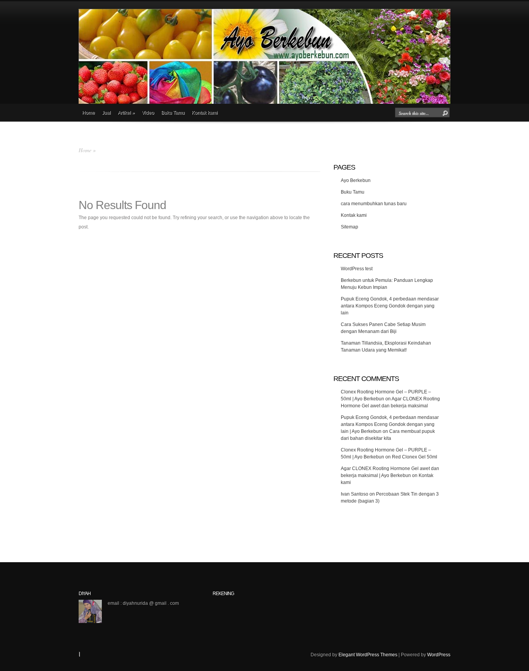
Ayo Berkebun (356, 180)
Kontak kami (205, 112)
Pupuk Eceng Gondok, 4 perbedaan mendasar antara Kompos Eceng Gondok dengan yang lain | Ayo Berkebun (390, 424)
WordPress (438, 654)
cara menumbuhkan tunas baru (374, 203)
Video (148, 112)
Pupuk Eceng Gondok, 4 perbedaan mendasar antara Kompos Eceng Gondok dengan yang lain (390, 306)
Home (88, 112)
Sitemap (349, 227)
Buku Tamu (173, 112)
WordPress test (357, 268)
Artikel (126, 112)
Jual (106, 112)
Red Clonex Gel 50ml (414, 457)
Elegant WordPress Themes (367, 654)
